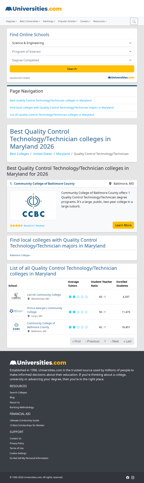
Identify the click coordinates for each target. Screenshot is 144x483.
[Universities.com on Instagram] (132, 477)
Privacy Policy (17, 443)
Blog (12, 397)
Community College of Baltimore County (44, 184)
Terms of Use (17, 448)
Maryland (63, 154)
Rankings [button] (48, 21)
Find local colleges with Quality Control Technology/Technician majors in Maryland (62, 107)
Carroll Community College (44, 294)
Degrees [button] (10, 21)
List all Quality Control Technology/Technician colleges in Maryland (52, 114)
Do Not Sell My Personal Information (29, 458)
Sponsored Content (20, 78)
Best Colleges (19, 154)
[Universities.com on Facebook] (127, 477)
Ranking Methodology (22, 407)
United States (42, 154)
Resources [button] (99, 21)
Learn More (123, 225)
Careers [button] (84, 21)
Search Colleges (18, 392)
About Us (15, 402)
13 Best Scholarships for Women (27, 425)
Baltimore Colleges (20, 255)
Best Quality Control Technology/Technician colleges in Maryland (51, 100)
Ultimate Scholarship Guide (24, 420)
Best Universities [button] (29, 21)
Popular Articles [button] (67, 21)
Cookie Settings (18, 453)
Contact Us (15, 438)
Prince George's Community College (44, 310)
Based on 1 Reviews (34, 225)
